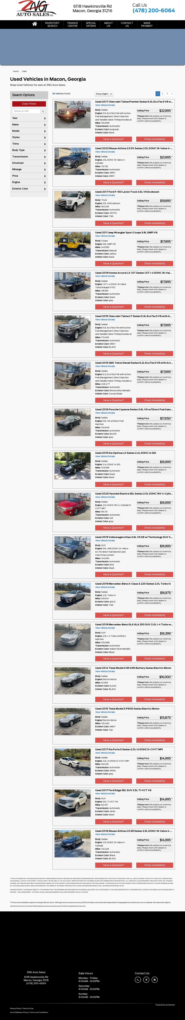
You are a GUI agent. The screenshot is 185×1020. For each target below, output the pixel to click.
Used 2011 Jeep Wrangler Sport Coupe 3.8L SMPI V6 (126, 232)
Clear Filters (29, 104)
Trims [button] (15, 144)
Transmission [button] (20, 157)
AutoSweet (170, 1005)
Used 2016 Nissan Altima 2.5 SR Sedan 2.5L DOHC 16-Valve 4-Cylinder (137, 831)
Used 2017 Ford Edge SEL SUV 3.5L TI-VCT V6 (123, 790)
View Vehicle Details (105, 105)
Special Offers (91, 24)
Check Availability (154, 139)
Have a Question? (113, 139)
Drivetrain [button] (18, 163)
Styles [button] (16, 137)
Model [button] (16, 131)
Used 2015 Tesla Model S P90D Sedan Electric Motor (127, 709)
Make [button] (15, 124)
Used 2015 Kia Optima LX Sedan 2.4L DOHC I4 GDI (125, 453)
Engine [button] (16, 182)
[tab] (29, 118)
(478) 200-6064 (154, 10)
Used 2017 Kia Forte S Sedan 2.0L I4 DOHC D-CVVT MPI (129, 749)
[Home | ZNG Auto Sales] (34, 24)
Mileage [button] (17, 169)
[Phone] (139, 980)
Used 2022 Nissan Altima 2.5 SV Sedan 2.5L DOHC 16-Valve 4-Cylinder (138, 148)
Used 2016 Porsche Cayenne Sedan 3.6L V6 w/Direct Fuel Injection (135, 409)
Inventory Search (52, 24)
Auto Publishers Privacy (19, 1012)
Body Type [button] (18, 150)
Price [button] (15, 176)
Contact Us (127, 24)
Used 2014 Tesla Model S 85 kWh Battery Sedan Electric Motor (133, 668)
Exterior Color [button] (20, 189)
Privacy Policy (15, 1008)
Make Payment (147, 24)
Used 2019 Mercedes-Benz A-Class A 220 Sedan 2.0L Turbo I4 (133, 584)
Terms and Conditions (39, 1012)
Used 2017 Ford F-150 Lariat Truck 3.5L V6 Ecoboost (127, 192)
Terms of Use (27, 1008)
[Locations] (147, 980)
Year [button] (14, 118)
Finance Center (72, 24)
